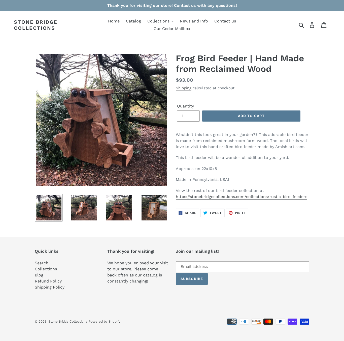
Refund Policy (48, 281)
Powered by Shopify (104, 321)
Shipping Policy (49, 287)
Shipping (183, 88)
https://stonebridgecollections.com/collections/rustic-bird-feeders (241, 196)
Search (41, 263)
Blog (39, 275)
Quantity (185, 106)
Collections (46, 269)
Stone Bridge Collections (35, 25)
